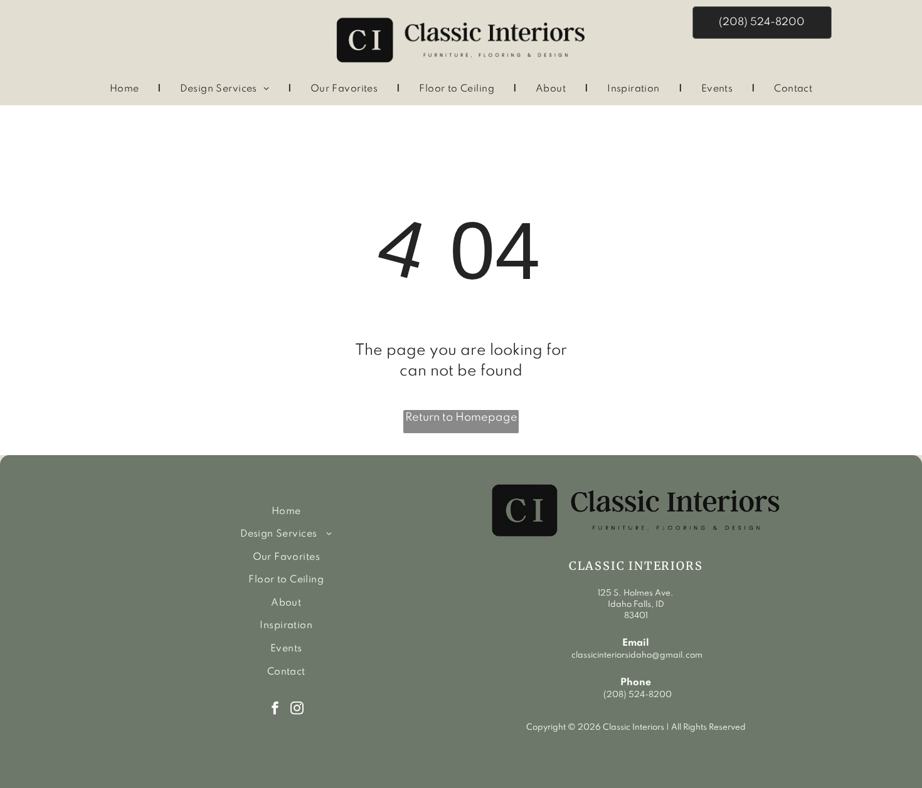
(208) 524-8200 (637, 695)
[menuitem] (126, 89)
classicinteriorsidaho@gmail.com (636, 655)
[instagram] (297, 709)
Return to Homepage (461, 417)
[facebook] (275, 709)
